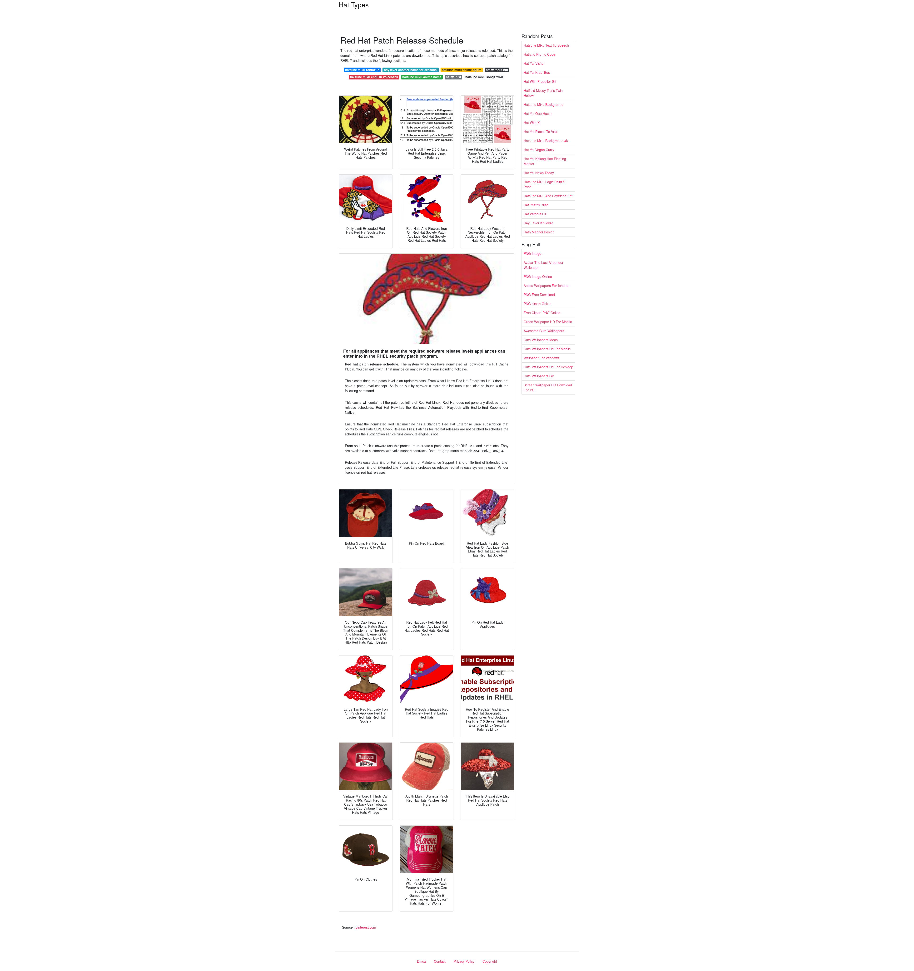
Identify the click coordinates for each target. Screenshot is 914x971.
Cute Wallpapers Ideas (541, 339)
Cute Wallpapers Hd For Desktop (548, 367)
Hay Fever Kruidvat (538, 223)
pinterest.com (366, 927)
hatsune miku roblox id (362, 70)
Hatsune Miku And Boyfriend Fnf (548, 195)
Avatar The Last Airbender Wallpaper (543, 265)
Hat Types (354, 4)
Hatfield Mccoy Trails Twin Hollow (543, 93)
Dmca (421, 961)
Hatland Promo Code (539, 54)
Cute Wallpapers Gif (539, 376)
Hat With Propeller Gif (540, 81)
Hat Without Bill (535, 214)
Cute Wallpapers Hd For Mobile (547, 348)
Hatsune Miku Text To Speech (546, 45)
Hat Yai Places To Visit (540, 131)
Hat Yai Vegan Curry (539, 149)
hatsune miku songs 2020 (484, 77)
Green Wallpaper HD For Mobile (548, 321)
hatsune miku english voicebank (374, 77)
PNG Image (532, 253)
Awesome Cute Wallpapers (544, 330)
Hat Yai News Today (539, 172)
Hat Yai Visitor (534, 63)
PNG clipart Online (537, 303)
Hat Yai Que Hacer (538, 113)
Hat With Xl (532, 122)
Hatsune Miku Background (543, 104)
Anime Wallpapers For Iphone (546, 285)
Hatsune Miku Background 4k (546, 140)
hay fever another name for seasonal (410, 70)
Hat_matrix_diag (536, 204)
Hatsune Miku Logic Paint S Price (544, 184)
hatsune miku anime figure (461, 70)
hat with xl (453, 77)
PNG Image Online (538, 276)
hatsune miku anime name (421, 77)
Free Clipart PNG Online (542, 312)
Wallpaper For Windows (541, 357)
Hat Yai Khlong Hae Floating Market (545, 161)
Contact (440, 961)
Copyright (489, 961)
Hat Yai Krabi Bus (537, 72)
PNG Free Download (539, 294)
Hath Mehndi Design (539, 232)
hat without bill (497, 70)
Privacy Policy (464, 961)
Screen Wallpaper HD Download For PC (548, 387)
